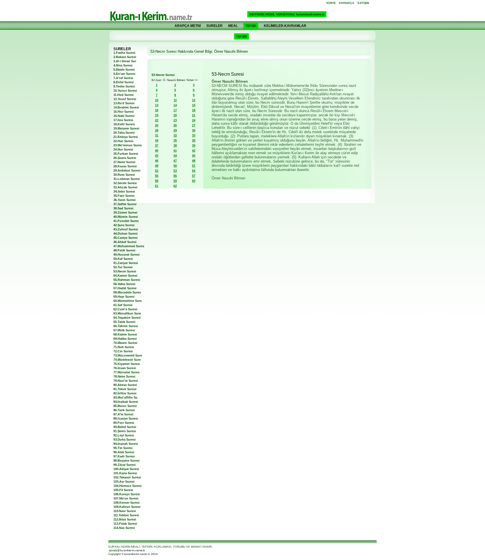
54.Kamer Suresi (125, 275)
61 (156, 186)
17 (175, 110)
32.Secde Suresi (125, 183)
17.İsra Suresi (123, 120)
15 (193, 105)
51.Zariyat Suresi (125, 263)
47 (175, 160)
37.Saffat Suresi (124, 204)
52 (156, 170)
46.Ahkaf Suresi (124, 242)
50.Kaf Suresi (123, 258)
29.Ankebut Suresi (126, 170)
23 (175, 120)
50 (175, 165)
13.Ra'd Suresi (123, 103)
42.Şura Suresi (123, 225)
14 (175, 105)
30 (193, 130)
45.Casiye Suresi (125, 237)
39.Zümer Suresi (125, 212)
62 (175, 186)
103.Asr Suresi (123, 481)
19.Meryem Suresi (126, 128)
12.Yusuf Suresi (124, 99)
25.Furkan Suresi (125, 153)
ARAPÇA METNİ (188, 26)
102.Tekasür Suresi (127, 477)
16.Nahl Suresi (123, 115)
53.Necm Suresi (124, 271)
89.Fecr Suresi (123, 422)
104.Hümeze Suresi (127, 485)
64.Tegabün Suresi (127, 317)
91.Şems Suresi (124, 431)
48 (193, 160)
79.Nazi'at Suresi (125, 380)
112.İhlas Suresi (124, 519)
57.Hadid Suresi (124, 288)
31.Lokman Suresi (126, 179)
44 (175, 155)
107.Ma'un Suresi (125, 498)
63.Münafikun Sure (127, 313)
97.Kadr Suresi (124, 456)
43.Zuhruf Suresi (125, 229)
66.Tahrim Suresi (125, 326)
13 (156, 105)
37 (156, 145)
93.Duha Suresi (124, 439)
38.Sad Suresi (123, 208)
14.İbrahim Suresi (126, 107)
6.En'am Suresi (124, 73)
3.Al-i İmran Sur (124, 61)
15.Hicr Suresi (123, 111)
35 (175, 140)
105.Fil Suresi (123, 490)
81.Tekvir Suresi (124, 389)
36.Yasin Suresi (124, 200)
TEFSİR (250, 25)
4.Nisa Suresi (122, 65)
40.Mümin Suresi (125, 216)
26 (175, 125)
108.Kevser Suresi (126, 502)
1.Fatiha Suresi (124, 52)
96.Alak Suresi (123, 452)
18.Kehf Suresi (124, 124)
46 (156, 160)
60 (193, 180)
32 (175, 135)
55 (156, 175)
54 (193, 170)
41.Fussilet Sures (126, 221)
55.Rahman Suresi (126, 279)
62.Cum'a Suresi (125, 309)
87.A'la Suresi (123, 414)
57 (193, 175)
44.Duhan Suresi (125, 233)
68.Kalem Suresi (125, 334)
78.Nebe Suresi (124, 376)
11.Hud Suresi (123, 94)
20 (175, 115)
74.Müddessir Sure (127, 359)
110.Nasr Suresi (124, 511)
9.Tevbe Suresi (124, 86)
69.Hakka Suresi (125, 338)
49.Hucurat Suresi (126, 254)
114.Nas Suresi (124, 527)
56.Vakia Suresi (124, 284)
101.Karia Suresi (125, 473)
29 (175, 130)
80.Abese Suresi (125, 385)
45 (193, 155)
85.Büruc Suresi (125, 406)
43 (156, 155)
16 (156, 110)
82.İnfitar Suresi (124, 393)
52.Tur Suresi (122, 267)
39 (193, 145)
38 (175, 145)
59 (175, 180)
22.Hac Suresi (123, 141)
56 (175, 175)
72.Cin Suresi (123, 351)
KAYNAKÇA (346, 3)
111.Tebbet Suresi (126, 515)
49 (156, 165)
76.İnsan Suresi (124, 368)
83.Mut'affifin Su (125, 397)
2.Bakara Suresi (124, 57)
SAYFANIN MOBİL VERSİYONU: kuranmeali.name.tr (286, 14)
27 (193, 125)
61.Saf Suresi (122, 305)
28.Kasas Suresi (125, 166)
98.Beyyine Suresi (126, 460)
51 (193, 165)
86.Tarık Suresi (124, 410)
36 (193, 140)
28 (156, 130)
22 (156, 120)
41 (175, 150)
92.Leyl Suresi (123, 435)
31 (156, 135)
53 (175, 170)
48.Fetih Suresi (124, 250)
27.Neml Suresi (124, 162)
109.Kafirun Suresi (126, 506)
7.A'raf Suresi (123, 78)
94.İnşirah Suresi (125, 443)
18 (193, 110)
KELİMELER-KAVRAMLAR (285, 26)
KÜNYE (331, 3)
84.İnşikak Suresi (125, 401)
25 (156, 125)
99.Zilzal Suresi (124, 464)
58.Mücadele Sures (127, 292)
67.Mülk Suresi (124, 330)
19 (156, 115)
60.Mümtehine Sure (127, 300)
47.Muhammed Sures (128, 246)
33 (193, 135)
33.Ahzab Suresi (125, 187)
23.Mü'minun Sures (127, 145)
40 (156, 150)
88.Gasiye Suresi (125, 418)
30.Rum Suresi (124, 174)
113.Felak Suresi (125, 523)
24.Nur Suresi (123, 149)
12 (193, 100)
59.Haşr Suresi (123, 296)
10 (156, 100)
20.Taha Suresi (124, 132)
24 (193, 120)
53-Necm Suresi (163, 75)
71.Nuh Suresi (123, 347)
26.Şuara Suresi (124, 157)
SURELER (214, 26)
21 (193, 115)
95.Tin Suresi (122, 448)
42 (193, 150)
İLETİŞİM (363, 3)
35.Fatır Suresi (123, 195)
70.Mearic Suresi (125, 342)
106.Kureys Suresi (126, 494)
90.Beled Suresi (124, 427)
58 (156, 180)
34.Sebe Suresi (124, 191)
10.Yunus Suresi (125, 90)
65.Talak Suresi (124, 321)
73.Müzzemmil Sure (127, 355)
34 (156, 140)
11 (175, 100)
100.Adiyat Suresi (126, 469)
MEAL (233, 26)
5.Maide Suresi (124, 69)
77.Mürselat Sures (126, 372)
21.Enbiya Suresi (125, 136)
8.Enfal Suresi (123, 82)
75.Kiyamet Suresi (126, 363)
